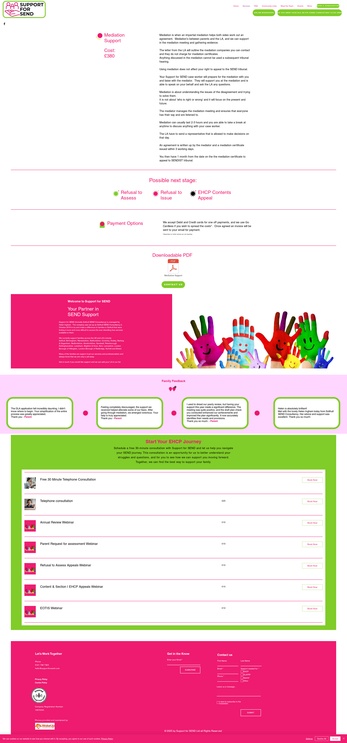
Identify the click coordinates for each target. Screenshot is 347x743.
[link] (169, 479)
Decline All (321, 738)
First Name (222, 661)
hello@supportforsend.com (47, 668)
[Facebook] (4, 24)
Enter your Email (174, 660)
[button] (312, 480)
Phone (220, 676)
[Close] (343, 738)
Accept (335, 738)
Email (219, 669)
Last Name (245, 661)
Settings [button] (309, 738)
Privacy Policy (107, 738)
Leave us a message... (226, 687)
